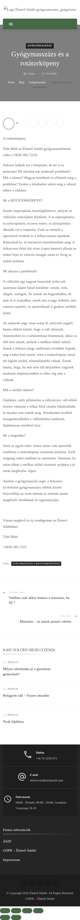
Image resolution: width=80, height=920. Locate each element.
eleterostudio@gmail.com (46, 780)
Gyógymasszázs (40, 45)
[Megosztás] (27, 910)
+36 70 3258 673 (46, 758)
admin (31, 73)
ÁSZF (7, 841)
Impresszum (11, 860)
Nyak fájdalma (13, 721)
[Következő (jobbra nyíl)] (16, 917)
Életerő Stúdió (38, 893)
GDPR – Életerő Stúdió (19, 850)
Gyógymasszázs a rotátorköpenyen (36, 564)
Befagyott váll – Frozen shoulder (26, 695)
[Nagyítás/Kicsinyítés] (5, 910)
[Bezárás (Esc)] (38, 910)
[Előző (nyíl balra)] (5, 917)
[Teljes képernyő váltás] (16, 910)
